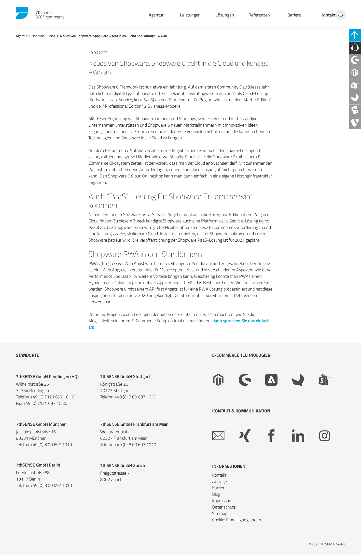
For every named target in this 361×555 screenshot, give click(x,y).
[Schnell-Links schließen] (355, 35)
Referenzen (259, 15)
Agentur (156, 15)
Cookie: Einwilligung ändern (237, 519)
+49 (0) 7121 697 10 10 (52, 397)
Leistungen (190, 15)
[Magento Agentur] (355, 73)
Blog (52, 35)
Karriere (293, 15)
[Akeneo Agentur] (355, 98)
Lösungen (225, 15)
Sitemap (219, 513)
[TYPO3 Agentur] (355, 123)
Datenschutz (224, 507)
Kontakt (327, 15)
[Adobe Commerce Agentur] (278, 380)
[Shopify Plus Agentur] (355, 85)
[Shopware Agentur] (355, 60)
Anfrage (219, 481)
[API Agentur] (355, 110)
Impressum (222, 500)
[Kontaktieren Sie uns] (355, 48)
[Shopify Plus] (332, 380)
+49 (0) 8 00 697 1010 (135, 397)
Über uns (38, 35)
